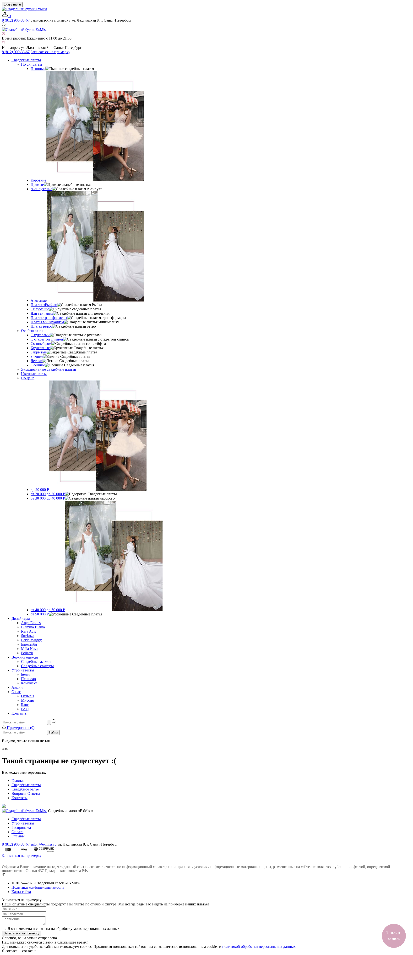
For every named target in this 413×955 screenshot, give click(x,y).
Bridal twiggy (31, 640)
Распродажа (21, 827)
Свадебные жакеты (36, 661)
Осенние (38, 365)
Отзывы (27, 696)
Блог (25, 705)
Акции (17, 687)
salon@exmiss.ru (43, 844)
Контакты (19, 713)
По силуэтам (31, 64)
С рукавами (40, 335)
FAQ (25, 709)
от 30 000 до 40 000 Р (48, 498)
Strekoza (27, 636)
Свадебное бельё (25, 789)
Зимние (37, 356)
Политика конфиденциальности (37, 887)
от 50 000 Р (40, 614)
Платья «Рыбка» (44, 305)
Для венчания (42, 313)
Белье (25, 674)
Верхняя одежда (24, 657)
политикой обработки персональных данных (259, 946)
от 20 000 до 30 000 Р (48, 494)
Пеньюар (28, 679)
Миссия (27, 700)
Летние (37, 361)
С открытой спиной (47, 339)
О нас (16, 692)
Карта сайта (21, 892)
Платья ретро (41, 326)
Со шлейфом (41, 343)
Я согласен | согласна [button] (19, 951)
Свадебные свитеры (37, 666)
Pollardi (27, 653)
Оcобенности (32, 331)
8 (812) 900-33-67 (16, 20)
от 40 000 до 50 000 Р (48, 610)
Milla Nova (29, 649)
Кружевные (40, 348)
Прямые (37, 184)
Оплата (17, 832)
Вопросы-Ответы (25, 793)
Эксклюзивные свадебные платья (48, 369)
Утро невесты (22, 670)
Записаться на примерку (50, 52)
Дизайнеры (20, 618)
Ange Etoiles (31, 623)
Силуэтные (40, 309)
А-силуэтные (41, 189)
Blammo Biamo (33, 627)
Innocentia (29, 644)
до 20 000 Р (40, 490)
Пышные (38, 69)
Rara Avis (28, 631)
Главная (17, 781)
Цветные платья (34, 374)
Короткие (38, 180)
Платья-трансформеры (49, 318)
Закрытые (39, 352)
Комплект (29, 683)
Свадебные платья (26, 60)
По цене (27, 378)
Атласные (39, 300)
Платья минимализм (47, 322)
